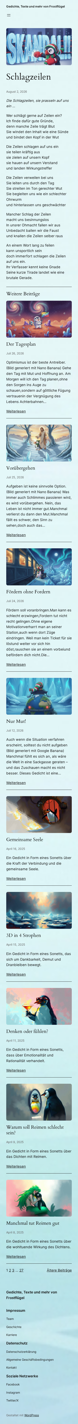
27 (21, 1270)
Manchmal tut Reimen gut (32, 1223)
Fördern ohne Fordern (28, 592)
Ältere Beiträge (59, 1270)
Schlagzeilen (28, 77)
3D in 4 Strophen (23, 935)
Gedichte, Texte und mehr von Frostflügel (35, 6)
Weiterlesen (16, 411)
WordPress (31, 1415)
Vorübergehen (20, 468)
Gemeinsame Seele (24, 840)
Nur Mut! (16, 721)
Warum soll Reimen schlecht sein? (35, 1130)
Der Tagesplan (21, 344)
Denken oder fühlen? (27, 1031)
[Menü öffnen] (8, 15)
